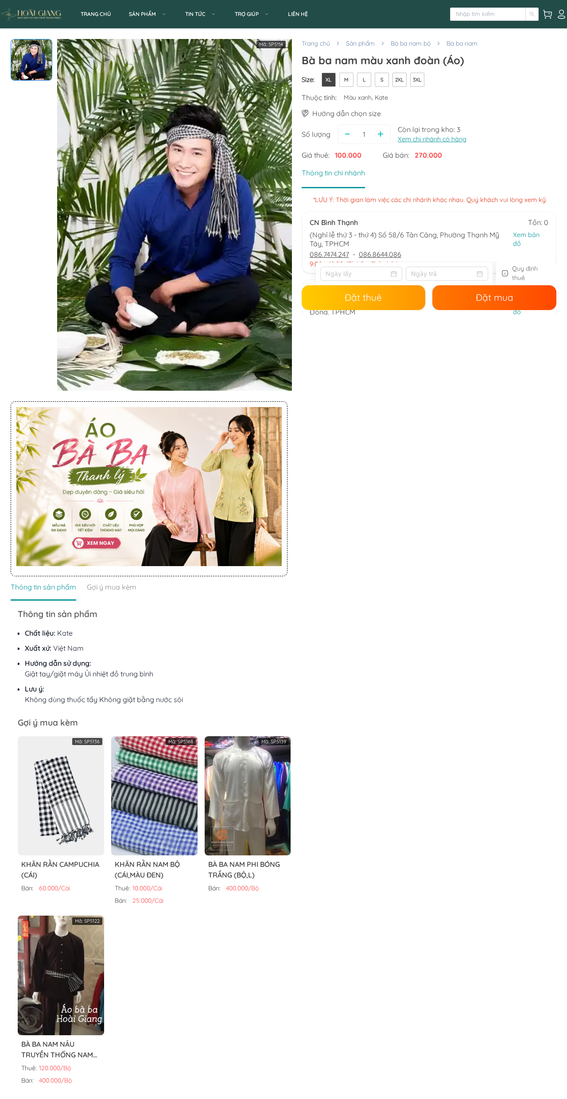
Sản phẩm (360, 43)
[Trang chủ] (37, 14)
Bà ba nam (462, 43)
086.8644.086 (380, 254)
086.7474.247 (329, 254)
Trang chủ (316, 43)
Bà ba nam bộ (411, 43)
